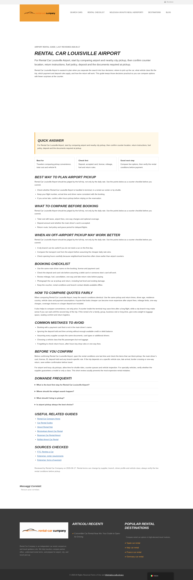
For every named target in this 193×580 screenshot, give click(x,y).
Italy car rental (133, 548)
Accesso (170, 2)
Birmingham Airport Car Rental (50, 431)
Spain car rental (133, 543)
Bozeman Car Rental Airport (49, 435)
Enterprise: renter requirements (50, 456)
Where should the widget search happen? (55, 391)
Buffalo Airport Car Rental (47, 439)
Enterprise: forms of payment (49, 460)
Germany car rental (135, 557)
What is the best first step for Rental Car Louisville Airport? (63, 385)
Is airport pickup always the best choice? (55, 405)
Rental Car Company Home (48, 419)
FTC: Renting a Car (45, 452)
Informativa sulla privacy (114, 575)
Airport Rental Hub (45, 427)
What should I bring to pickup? (50, 398)
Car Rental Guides (45, 423)
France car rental (134, 552)
